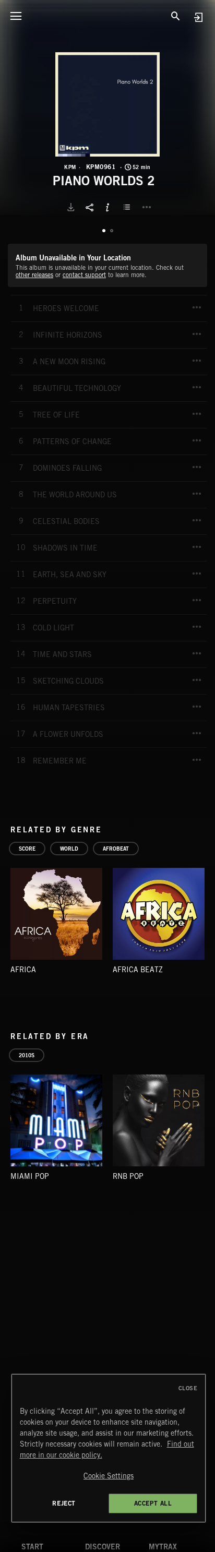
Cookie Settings (108, 1476)
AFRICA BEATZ (138, 969)
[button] (107, 104)
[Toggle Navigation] (15, 15)
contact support (84, 275)
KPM (70, 167)
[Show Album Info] (107, 207)
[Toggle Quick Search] (176, 15)
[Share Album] (89, 207)
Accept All (153, 1503)
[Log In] (198, 17)
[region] (109, 1448)
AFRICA (23, 969)
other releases (34, 275)
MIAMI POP (29, 1176)
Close (188, 1388)
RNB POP (128, 1176)
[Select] (128, 207)
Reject (64, 1503)
